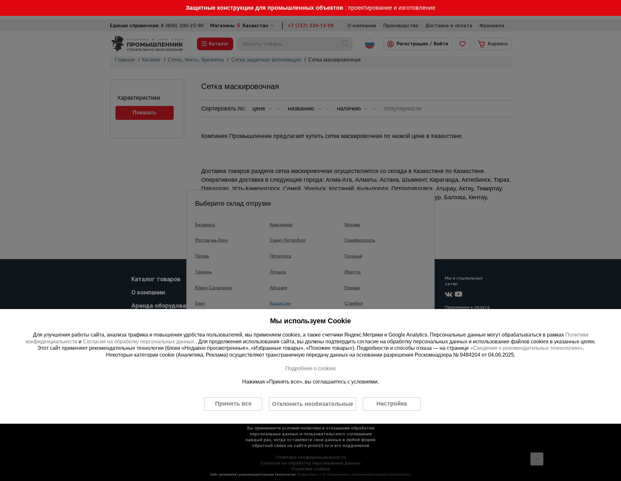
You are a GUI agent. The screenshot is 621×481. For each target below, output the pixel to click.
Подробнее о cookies (310, 368)
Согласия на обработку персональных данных (139, 341)
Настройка (391, 403)
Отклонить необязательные (312, 404)
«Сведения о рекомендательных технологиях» (526, 348)
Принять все (233, 403)
